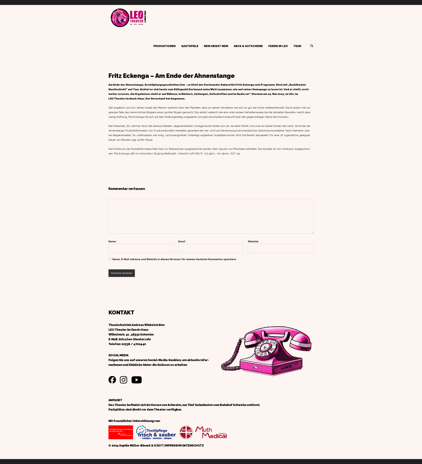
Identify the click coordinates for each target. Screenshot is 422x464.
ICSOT (158, 445)
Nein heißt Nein (216, 46)
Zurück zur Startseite (128, 17)
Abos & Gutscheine (248, 46)
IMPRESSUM (173, 445)
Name (112, 241)
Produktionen (164, 46)
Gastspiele (189, 46)
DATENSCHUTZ (193, 445)
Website (253, 241)
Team (297, 46)
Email (182, 241)
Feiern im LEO (278, 46)
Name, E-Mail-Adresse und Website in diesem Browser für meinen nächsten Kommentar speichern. (174, 259)
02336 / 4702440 (133, 344)
